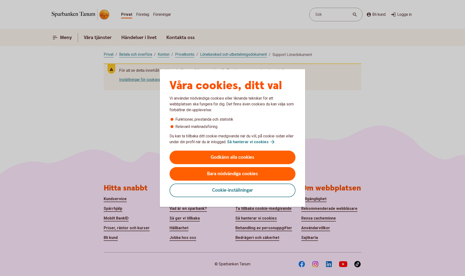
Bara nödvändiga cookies (232, 174)
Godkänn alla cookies (232, 157)
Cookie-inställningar (232, 190)
